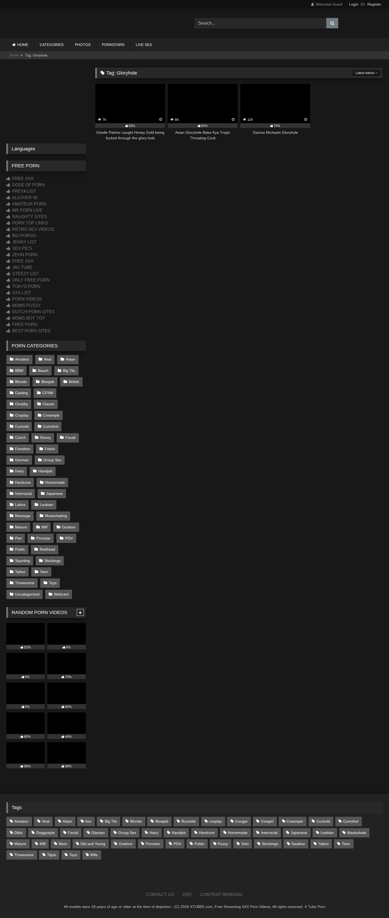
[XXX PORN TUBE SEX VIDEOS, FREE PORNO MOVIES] (39, 23)
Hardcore (23, 482)
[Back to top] (372, 902)
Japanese (54, 493)
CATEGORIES (52, 45)
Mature (21, 527)
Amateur (22, 359)
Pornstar (43, 538)
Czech (20, 437)
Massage (22, 516)
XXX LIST (21, 292)
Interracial (23, 493)
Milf (44, 527)
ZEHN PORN (24, 254)
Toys (53, 583)
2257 (187, 894)
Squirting (22, 561)
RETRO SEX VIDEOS (32, 229)
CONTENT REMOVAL (221, 894)
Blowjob (47, 382)
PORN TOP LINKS (29, 223)
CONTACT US (160, 894)
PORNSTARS (113, 45)
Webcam (61, 594)
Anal (47, 359)
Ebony (45, 437)
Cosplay (22, 415)
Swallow (298, 844)
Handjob (45, 471)
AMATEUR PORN (28, 204)
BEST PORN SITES (31, 331)
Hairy (19, 471)
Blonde (21, 382)
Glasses (98, 833)
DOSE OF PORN (28, 185)
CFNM (47, 393)
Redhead (47, 549)
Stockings (52, 561)
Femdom (22, 449)
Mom (63, 844)
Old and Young (92, 844)
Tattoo (20, 572)
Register (374, 4)
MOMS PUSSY (26, 305)
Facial (70, 437)
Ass (88, 821)
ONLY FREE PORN (30, 280)
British (74, 382)
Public (20, 549)
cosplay (215, 821)
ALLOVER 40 (24, 197)
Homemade (55, 482)
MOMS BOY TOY (28, 318)
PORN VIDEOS (26, 299)
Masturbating (56, 516)
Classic (49, 404)
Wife (94, 855)
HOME (22, 45)
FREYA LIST (23, 191)
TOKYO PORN (25, 286)
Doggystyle (45, 833)
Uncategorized (27, 594)
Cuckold (22, 426)
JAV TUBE (22, 267)
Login (353, 4)
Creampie (51, 415)
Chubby (21, 404)
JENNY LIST (24, 242)
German (22, 460)
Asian (70, 359)
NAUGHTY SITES (29, 216)
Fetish (50, 449)
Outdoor (69, 527)
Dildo (18, 833)
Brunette (189, 821)
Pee (18, 538)
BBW (19, 370)
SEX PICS (21, 248)
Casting (21, 393)
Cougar (241, 821)
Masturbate (356, 833)
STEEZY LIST (25, 273)
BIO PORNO (23, 235)
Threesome (24, 583)
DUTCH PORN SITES (33, 312)
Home (14, 55)
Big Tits (69, 370)
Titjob (51, 855)
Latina (20, 504)
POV (69, 538)
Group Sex (52, 460)
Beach (43, 370)
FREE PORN (24, 324)
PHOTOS (83, 45)
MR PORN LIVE (27, 210)
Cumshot (50, 426)
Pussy (223, 844)
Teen (44, 572)
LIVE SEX (144, 45)
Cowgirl (267, 821)
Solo (245, 844)
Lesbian (46, 504)
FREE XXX (22, 178)
